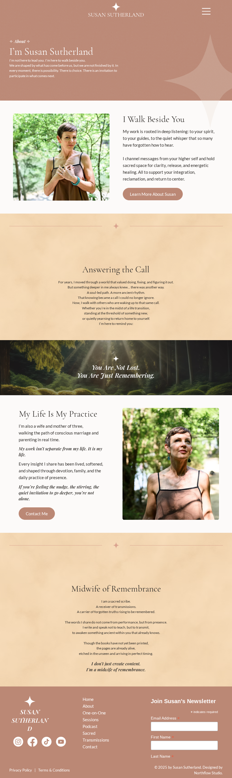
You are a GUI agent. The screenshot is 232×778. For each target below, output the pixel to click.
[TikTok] (46, 742)
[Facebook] (32, 742)
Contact (90, 746)
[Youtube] (61, 742)
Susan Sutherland (116, 15)
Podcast (90, 726)
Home (88, 699)
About (88, 706)
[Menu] (206, 11)
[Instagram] (18, 742)
